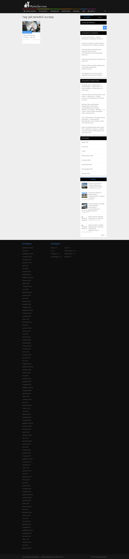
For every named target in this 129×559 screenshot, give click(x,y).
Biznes (84, 142)
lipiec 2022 (25, 319)
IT (82, 151)
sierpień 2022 (26, 316)
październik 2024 (27, 254)
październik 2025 (27, 248)
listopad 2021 (26, 343)
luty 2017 (25, 483)
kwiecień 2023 (27, 292)
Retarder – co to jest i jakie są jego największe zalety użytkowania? (93, 111)
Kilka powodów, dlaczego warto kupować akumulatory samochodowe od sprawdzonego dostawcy (93, 207)
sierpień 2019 (26, 393)
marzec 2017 (26, 480)
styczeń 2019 (26, 414)
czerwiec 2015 (26, 542)
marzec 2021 (26, 358)
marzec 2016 (26, 515)
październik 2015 (27, 530)
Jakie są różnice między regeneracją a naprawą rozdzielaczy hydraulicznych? (93, 67)
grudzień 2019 (26, 381)
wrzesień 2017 (26, 462)
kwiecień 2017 (26, 477)
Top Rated (87, 17)
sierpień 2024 (26, 259)
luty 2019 (25, 411)
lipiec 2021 (25, 352)
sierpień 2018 (26, 429)
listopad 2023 (26, 274)
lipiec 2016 (25, 503)
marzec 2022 (26, 331)
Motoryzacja (66, 11)
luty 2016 (25, 518)
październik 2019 (27, 387)
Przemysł (76, 11)
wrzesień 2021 (26, 346)
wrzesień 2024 (27, 257)
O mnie (91, 11)
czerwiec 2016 (26, 506)
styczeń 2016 (26, 521)
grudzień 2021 (26, 340)
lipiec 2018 (25, 432)
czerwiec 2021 (26, 355)
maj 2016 (25, 509)
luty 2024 (25, 268)
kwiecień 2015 (26, 548)
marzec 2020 (26, 372)
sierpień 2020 (26, 370)
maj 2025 (25, 251)
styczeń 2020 (26, 378)
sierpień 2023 (26, 280)
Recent (100, 17)
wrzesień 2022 (27, 313)
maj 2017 (25, 474)
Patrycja (27, 39)
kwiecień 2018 (27, 441)
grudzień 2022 (26, 304)
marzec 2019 (26, 408)
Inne (83, 11)
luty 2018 (25, 447)
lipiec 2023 (25, 283)
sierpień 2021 (26, 349)
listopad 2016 (26, 491)
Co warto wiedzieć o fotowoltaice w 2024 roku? (92, 88)
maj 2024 (25, 265)
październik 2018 (27, 423)
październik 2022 (27, 310)
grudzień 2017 (26, 453)
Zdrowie (84, 173)
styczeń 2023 (26, 301)
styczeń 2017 (26, 485)
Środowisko (55, 11)
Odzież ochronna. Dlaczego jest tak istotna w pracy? (93, 98)
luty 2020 (25, 375)
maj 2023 (25, 289)
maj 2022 (25, 325)
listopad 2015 (26, 527)
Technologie (43, 11)
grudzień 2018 (26, 417)
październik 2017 (27, 459)
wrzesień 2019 (26, 390)
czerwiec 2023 (26, 286)
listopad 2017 (26, 456)
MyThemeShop (102, 557)
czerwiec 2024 (27, 262)
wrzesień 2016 (27, 497)
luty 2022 (25, 334)
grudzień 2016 (26, 488)
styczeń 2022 (26, 337)
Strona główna (30, 11)
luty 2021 (25, 361)
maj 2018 (25, 438)
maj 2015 (25, 545)
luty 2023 (25, 298)
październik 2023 (27, 277)
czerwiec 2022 (27, 322)
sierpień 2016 (26, 500)
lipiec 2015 (25, 539)
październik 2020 (27, 367)
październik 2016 (27, 494)
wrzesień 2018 (27, 426)
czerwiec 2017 (26, 471)
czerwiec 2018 (27, 435)
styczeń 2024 (26, 271)
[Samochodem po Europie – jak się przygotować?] (31, 26)
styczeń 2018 (26, 450)
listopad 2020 (26, 364)
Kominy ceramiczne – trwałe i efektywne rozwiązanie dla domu (95, 185)
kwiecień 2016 (27, 512)
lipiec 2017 (25, 468)
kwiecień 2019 (26, 405)
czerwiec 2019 (26, 399)
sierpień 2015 (26, 536)
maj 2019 (25, 402)
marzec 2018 (26, 444)
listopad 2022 (26, 307)
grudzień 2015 (26, 524)
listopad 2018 (26, 420)
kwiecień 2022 (27, 328)
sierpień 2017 (26, 465)
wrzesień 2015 (26, 533)
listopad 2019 (26, 384)
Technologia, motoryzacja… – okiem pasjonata (37, 557)
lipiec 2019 (25, 396)
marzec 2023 (26, 295)
